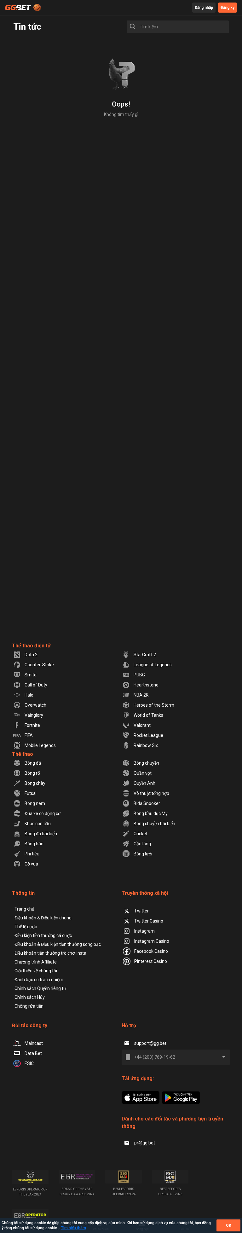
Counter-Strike (39, 664)
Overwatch (35, 705)
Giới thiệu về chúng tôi (35, 970)
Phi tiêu (32, 853)
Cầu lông (142, 843)
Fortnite (32, 725)
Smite (31, 674)
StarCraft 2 (145, 654)
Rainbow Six (146, 745)
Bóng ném (35, 803)
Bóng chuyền (146, 763)
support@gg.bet (150, 1043)
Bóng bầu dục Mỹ (151, 813)
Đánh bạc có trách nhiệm (38, 979)
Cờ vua (31, 863)
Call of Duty (36, 684)
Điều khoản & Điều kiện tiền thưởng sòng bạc (57, 944)
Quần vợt (143, 773)
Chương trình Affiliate (35, 961)
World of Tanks (148, 715)
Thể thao (22, 754)
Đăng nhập (204, 7)
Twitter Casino (148, 920)
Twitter (141, 910)
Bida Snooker (147, 803)
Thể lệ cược (25, 926)
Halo (29, 695)
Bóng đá (33, 763)
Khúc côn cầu (38, 823)
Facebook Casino (151, 951)
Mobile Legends (40, 745)
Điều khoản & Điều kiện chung (43, 917)
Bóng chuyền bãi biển (154, 823)
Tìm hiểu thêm (73, 1228)
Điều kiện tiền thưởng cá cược (43, 935)
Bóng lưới (143, 853)
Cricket (140, 833)
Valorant (142, 725)
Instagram (144, 931)
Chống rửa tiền (28, 1006)
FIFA (29, 735)
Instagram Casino (151, 941)
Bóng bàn (34, 843)
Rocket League (148, 735)
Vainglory (34, 715)
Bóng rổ (32, 773)
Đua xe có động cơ (42, 813)
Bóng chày (35, 783)
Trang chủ (24, 909)
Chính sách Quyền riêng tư (40, 988)
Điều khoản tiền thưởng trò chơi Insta (50, 953)
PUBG (139, 674)
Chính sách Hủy (29, 997)
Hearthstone (146, 684)
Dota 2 (31, 654)
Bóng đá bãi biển (41, 833)
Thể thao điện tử (31, 646)
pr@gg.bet (144, 1142)
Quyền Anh (144, 783)
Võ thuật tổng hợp (151, 793)
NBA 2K (141, 695)
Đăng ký (227, 7)
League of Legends (153, 664)
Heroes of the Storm (154, 705)
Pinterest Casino (150, 961)
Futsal (31, 793)
